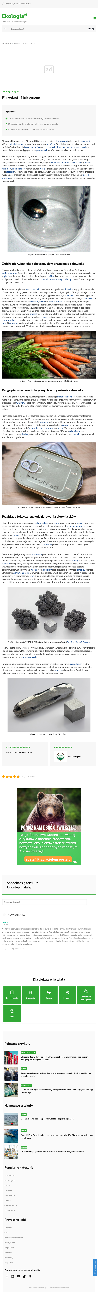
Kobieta (7, 1185)
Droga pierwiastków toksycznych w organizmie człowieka (33, 124)
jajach (45, 317)
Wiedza (17, 43)
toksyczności (62, 141)
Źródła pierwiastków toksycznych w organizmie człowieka (33, 118)
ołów (9, 168)
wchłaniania (18, 572)
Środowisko (9, 1195)
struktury (47, 569)
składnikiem (74, 431)
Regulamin (9, 1248)
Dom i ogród (9, 1180)
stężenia (10, 171)
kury (14, 320)
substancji (85, 141)
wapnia (34, 569)
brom (60, 428)
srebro (21, 168)
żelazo (60, 162)
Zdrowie (8, 1190)
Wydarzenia (9, 1210)
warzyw (70, 295)
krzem (44, 428)
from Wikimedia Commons (80, 642)
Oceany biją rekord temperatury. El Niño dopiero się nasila (47, 1118)
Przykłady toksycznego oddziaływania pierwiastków (31, 129)
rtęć (4, 168)
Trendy (7, 1200)
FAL (68, 642)
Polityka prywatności (13, 1238)
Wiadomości (9, 1175)
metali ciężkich (32, 289)
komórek (51, 144)
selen (50, 428)
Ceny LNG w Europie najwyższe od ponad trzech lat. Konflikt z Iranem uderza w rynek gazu (57, 1136)
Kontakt (8, 1228)
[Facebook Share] (74, 884)
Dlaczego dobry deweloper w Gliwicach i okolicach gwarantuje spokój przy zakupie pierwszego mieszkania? (54, 1058)
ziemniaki (88, 298)
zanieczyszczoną (9, 273)
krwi (32, 576)
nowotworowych (28, 657)
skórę (56, 523)
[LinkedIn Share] (88, 884)
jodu (27, 572)
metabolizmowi (64, 396)
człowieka (68, 289)
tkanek (27, 147)
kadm (14, 168)
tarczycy (81, 569)
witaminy (20, 402)
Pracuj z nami (10, 1243)
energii (58, 670)
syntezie (6, 563)
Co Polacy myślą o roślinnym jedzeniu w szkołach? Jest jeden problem (52, 1151)
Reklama (8, 1253)
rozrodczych (76, 664)
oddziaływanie (16, 144)
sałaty (42, 301)
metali (76, 434)
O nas (6, 1233)
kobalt (88, 162)
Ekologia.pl (6, 43)
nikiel (78, 162)
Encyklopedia (29, 43)
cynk (72, 162)
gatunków (13, 323)
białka (25, 434)
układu (46, 279)
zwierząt (67, 279)
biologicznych (60, 147)
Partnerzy (8, 1258)
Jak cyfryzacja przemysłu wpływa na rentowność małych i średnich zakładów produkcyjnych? (56, 1074)
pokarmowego (56, 279)
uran (42, 168)
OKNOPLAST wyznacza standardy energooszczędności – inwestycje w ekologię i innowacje (57, 1091)
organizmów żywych (77, 147)
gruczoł (33, 314)
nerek (86, 174)
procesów (49, 147)
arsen (32, 428)
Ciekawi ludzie (10, 1205)
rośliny (51, 276)
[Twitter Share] (81, 884)
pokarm (38, 523)
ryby (4, 323)
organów (36, 147)
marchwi (34, 301)
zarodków (47, 544)
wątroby (6, 178)
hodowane (7, 320)
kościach (44, 422)
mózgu (79, 523)
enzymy (74, 560)
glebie (7, 276)
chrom (67, 162)
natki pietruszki (56, 301)
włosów (65, 425)
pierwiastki (41, 150)
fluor (37, 428)
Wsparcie (8, 1263)
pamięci (16, 535)
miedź (53, 162)
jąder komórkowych (76, 526)
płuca (45, 523)
